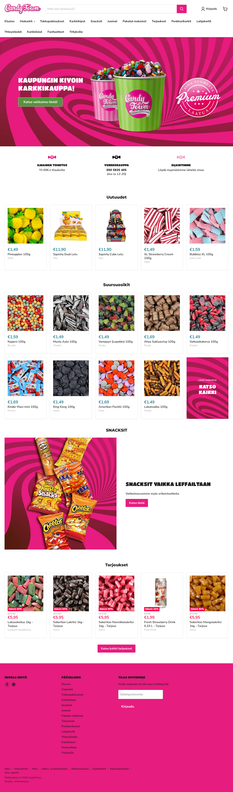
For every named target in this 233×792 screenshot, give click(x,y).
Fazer (101, 410)
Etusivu (9, 21)
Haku (7, 769)
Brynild (11, 345)
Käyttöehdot (99, 769)
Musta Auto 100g (65, 342)
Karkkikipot (77, 21)
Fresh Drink (150, 629)
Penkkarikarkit (181, 21)
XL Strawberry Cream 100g (158, 256)
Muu (55, 258)
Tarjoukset (159, 21)
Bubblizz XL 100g (201, 254)
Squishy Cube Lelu (111, 254)
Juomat (112, 21)
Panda (147, 345)
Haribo (102, 345)
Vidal (10, 258)
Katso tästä (137, 503)
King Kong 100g (64, 407)
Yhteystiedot (13, 32)
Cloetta (57, 345)
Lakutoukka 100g (155, 407)
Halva (56, 410)
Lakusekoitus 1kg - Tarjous (20, 624)
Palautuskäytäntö (119, 769)
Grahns (193, 345)
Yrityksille (76, 32)
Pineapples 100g (19, 254)
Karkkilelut (34, 32)
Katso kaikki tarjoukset (116, 649)
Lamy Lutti (195, 258)
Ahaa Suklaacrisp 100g (159, 342)
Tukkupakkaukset (52, 21)
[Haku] (182, 9)
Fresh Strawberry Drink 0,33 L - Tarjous (159, 624)
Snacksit (96, 21)
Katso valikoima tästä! (40, 102)
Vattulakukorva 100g (204, 342)
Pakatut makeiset (134, 21)
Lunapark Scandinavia (19, 629)
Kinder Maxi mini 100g (23, 407)
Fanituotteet (56, 32)
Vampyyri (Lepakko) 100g (116, 342)
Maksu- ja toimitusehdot (55, 769)
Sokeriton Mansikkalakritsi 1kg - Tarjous (116, 624)
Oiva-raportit (12, 772)
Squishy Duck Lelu (65, 254)
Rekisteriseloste (80, 769)
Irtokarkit (26, 21)
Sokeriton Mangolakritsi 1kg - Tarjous (206, 624)
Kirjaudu (211, 9)
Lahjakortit (204, 21)
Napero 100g (16, 342)
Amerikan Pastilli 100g (114, 407)
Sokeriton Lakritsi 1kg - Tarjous (68, 624)
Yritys (35, 769)
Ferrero (11, 410)
